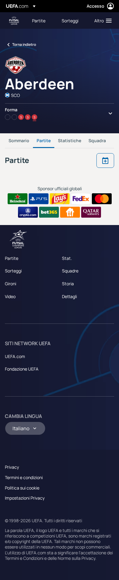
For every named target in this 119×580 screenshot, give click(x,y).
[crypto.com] (28, 212)
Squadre (70, 271)
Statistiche (69, 140)
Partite (44, 140)
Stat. (67, 258)
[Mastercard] (102, 198)
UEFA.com (15, 356)
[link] (38, 20)
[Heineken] (17, 198)
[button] (101, 20)
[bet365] (49, 212)
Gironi (10, 283)
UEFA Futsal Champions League (14, 21)
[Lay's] (60, 198)
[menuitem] (41, 20)
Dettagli (69, 296)
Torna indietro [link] (24, 44)
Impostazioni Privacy (25, 498)
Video (10, 296)
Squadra (97, 140)
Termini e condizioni (24, 477)
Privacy (12, 467)
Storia (68, 283)
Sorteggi (13, 271)
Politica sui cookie (22, 488)
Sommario (19, 140)
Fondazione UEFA (21, 369)
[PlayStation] (39, 198)
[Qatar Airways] (91, 212)
